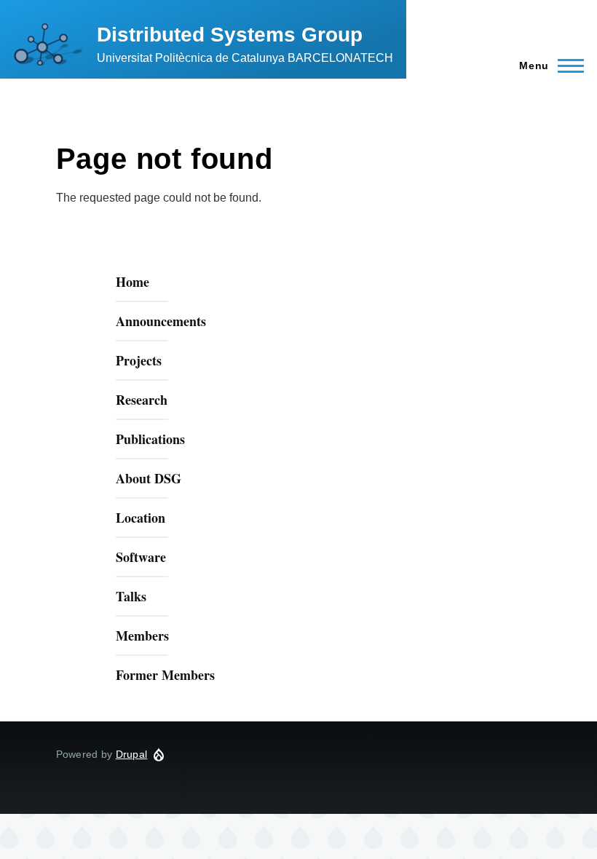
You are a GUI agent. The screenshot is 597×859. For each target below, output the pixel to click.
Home (132, 281)
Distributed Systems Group (230, 34)
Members (142, 635)
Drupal (132, 754)
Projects (139, 360)
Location (140, 517)
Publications (150, 439)
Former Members (165, 674)
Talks (131, 596)
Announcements (161, 321)
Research (141, 399)
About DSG (148, 478)
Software (141, 556)
